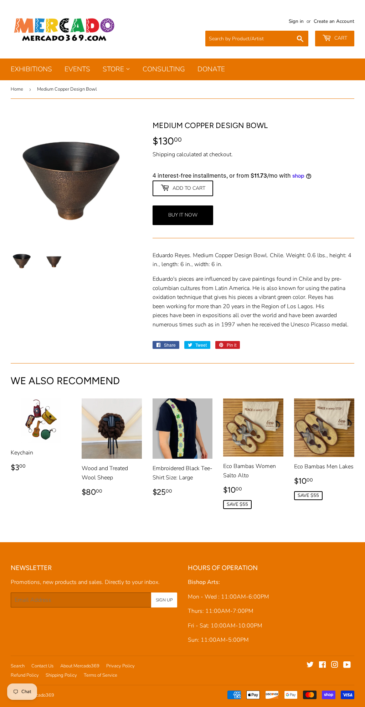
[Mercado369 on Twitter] (310, 666)
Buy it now (182, 215)
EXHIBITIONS (31, 69)
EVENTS (77, 69)
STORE (114, 69)
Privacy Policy (120, 666)
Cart (340, 38)
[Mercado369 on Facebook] (322, 666)
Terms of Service (100, 675)
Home (17, 89)
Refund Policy (25, 675)
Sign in (296, 21)
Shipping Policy (61, 675)
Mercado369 (41, 695)
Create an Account (334, 21)
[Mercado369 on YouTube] (347, 666)
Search (18, 666)
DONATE (211, 69)
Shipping (164, 154)
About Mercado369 (79, 666)
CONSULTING (164, 69)
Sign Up (164, 600)
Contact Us (42, 666)
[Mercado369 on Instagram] (334, 666)
